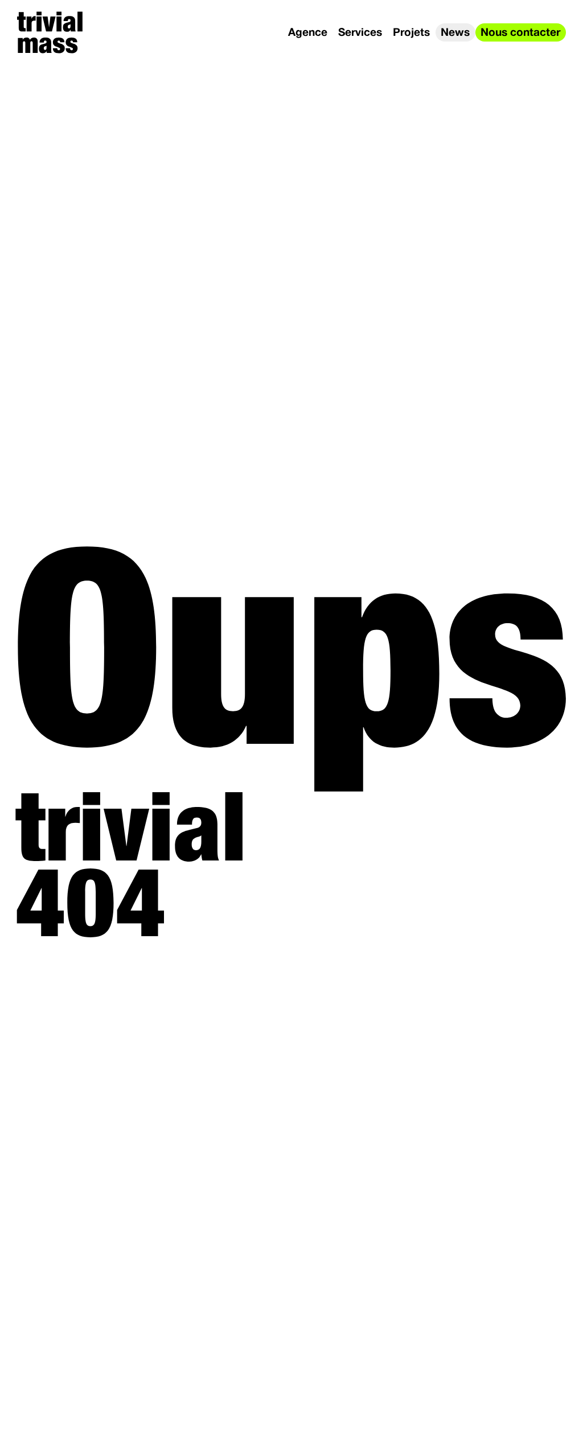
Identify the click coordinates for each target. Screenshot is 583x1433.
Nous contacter (520, 33)
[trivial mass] (50, 32)
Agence (307, 33)
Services (360, 33)
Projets (411, 33)
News (455, 33)
